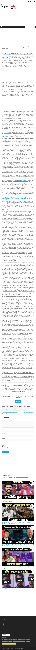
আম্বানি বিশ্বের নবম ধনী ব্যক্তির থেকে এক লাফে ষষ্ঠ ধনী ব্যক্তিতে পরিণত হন (15, 174)
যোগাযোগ (4, 625)
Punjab (7, 410)
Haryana (30, 408)
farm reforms (9, 408)
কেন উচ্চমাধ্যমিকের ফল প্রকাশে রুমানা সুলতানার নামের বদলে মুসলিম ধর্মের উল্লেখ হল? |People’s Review (18, 545)
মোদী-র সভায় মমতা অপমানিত (28, 412)
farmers (15, 408)
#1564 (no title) (5, 629)
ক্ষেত (14, 51)
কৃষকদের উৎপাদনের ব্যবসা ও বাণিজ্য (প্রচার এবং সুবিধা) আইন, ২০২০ (17, 197)
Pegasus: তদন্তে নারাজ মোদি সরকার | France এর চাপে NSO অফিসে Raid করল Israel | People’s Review (17, 523)
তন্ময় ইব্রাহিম (10, 51)
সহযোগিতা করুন (18, 401)
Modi (4, 410)
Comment (4, 420)
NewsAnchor (17, 648)
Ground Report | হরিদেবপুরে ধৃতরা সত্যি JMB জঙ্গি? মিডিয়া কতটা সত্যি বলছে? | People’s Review (18, 567)
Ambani (11, 406)
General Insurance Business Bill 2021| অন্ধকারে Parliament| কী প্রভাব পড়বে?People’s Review (18, 500)
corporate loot (27, 406)
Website (3, 438)
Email (3, 433)
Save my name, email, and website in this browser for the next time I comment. (16, 444)
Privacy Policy (5, 627)
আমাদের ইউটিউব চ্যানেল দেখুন (7, 589)
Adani (7, 406)
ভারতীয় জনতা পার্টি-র (5, 136)
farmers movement (23, 408)
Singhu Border (14, 410)
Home (3, 628)
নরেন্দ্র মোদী (7, 55)
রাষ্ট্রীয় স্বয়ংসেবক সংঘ (23, 180)
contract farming (18, 406)
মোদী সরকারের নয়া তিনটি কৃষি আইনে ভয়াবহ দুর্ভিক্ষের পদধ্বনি (9, 413)
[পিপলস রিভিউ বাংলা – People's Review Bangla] (8, 6)
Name (3, 429)
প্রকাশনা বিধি (4, 624)
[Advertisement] (18, 17)
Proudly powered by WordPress (6, 648)
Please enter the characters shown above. (10, 448)
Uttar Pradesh (21, 410)
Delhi (4, 408)
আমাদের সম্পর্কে (5, 622)
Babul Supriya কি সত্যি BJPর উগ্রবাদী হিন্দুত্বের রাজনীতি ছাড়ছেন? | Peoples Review (17, 478)
